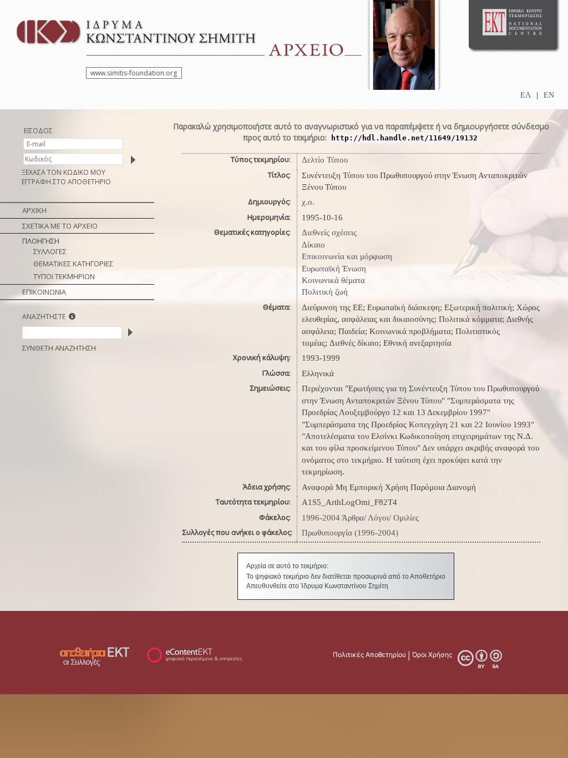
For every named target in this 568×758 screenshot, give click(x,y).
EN (549, 95)
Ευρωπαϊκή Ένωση (334, 268)
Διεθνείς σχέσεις (329, 232)
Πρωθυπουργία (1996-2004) (350, 532)
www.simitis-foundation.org (133, 73)
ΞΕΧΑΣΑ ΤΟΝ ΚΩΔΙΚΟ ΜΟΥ (63, 172)
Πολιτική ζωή (325, 291)
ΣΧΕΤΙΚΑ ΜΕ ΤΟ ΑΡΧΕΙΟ (60, 226)
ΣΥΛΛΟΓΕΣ (50, 251)
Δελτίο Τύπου (325, 159)
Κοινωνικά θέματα (333, 280)
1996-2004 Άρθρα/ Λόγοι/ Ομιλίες (360, 517)
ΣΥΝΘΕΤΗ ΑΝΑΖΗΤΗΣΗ (59, 348)
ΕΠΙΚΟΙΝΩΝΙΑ (44, 292)
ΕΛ (525, 95)
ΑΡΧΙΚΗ (34, 210)
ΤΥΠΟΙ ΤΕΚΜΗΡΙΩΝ (64, 276)
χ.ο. (308, 202)
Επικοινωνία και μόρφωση (347, 256)
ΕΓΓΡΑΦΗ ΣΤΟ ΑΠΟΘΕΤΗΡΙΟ (66, 181)
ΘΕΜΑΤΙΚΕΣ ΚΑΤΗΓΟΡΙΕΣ (73, 264)
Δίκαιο (313, 244)
